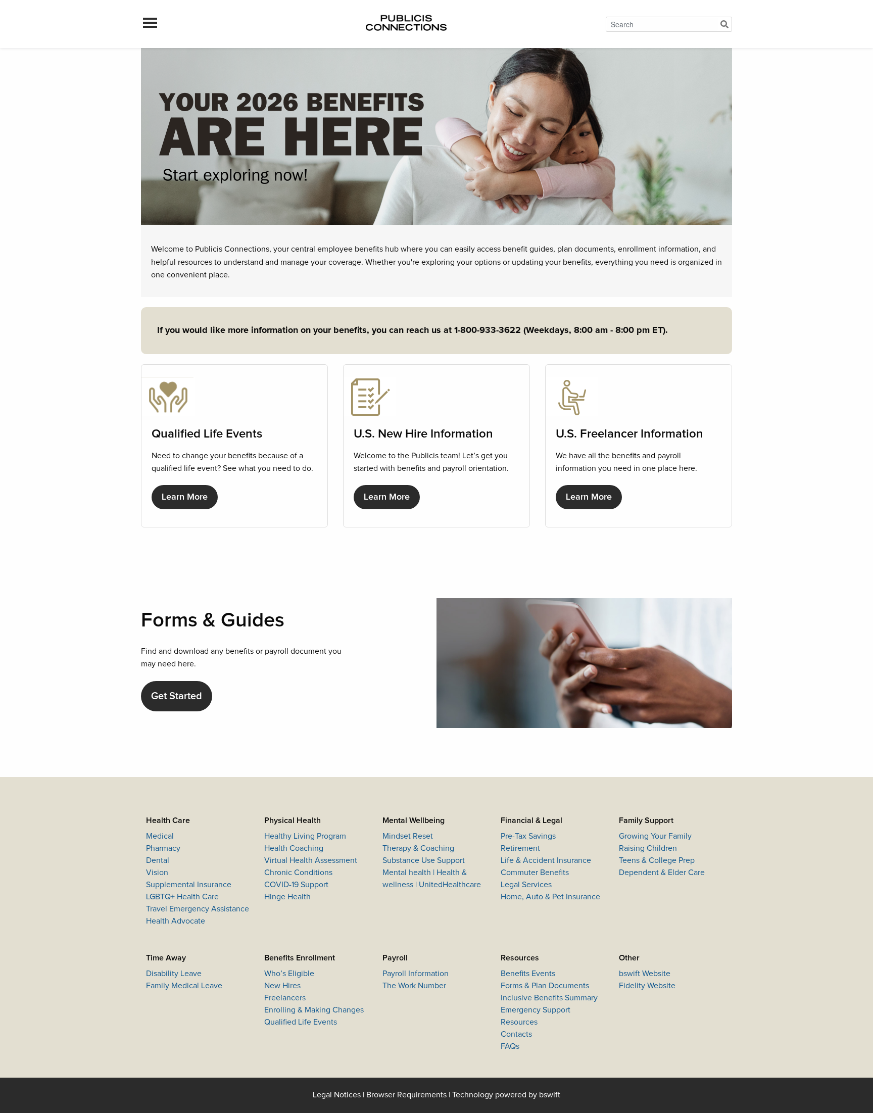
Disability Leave (174, 974)
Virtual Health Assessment (310, 860)
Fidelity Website (647, 986)
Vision (157, 872)
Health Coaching (293, 848)
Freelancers (285, 998)
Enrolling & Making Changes (314, 1010)
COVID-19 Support (296, 885)
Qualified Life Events (300, 1022)
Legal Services (526, 885)
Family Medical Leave (184, 986)
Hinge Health (287, 897)
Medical (160, 836)
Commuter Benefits (535, 872)
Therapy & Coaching (418, 848)
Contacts (516, 1034)
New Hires (282, 986)
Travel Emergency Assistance (197, 909)
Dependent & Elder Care (662, 872)
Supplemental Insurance (188, 885)
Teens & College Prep (657, 860)
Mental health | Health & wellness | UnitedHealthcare (431, 878)
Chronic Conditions (298, 872)
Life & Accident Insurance (546, 860)
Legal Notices (337, 1095)
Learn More (185, 497)
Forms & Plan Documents (545, 986)
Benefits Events (528, 974)
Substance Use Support (423, 860)
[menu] (150, 24)
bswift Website (644, 974)
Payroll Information (415, 974)
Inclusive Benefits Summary (549, 998)
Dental (157, 860)
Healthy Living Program (305, 836)
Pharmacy (163, 848)
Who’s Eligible (289, 974)
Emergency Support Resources (535, 1016)
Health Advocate (175, 921)
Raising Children (648, 848)
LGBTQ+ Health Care (182, 897)
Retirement (520, 848)
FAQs (510, 1046)
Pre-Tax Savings (528, 836)
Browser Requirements (406, 1095)
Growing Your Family (655, 836)
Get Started (176, 696)
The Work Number (414, 986)
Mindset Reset (407, 836)
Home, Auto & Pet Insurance (550, 897)
